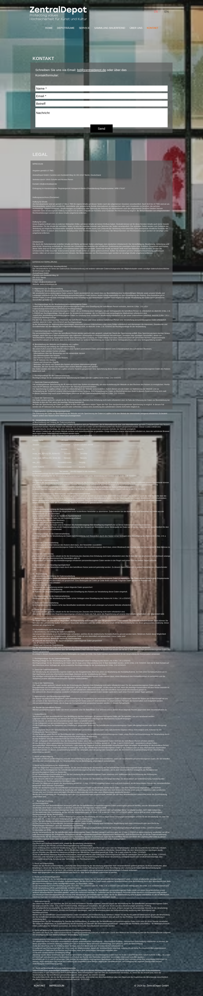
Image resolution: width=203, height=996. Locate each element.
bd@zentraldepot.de (91, 70)
